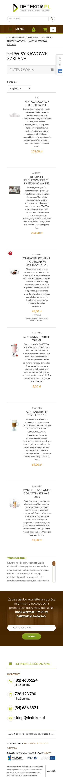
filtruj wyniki (22, 69)
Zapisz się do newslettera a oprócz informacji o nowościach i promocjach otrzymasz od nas (31, 608)
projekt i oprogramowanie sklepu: (29, 753)
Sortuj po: (12, 82)
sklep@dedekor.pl (30, 717)
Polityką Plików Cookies (28, 769)
